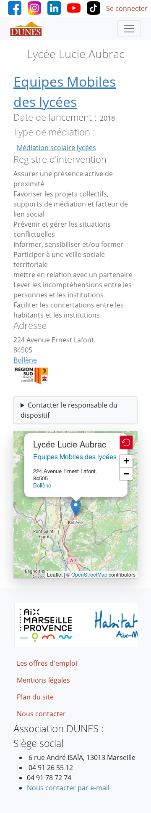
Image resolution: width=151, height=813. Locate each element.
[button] (75, 507)
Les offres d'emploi (47, 663)
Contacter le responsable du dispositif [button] (69, 410)
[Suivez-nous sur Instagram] (34, 7)
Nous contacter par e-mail (68, 787)
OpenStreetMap (89, 574)
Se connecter (127, 8)
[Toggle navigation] (129, 28)
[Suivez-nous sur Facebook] (14, 7)
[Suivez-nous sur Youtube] (74, 7)
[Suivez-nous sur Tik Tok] (93, 7)
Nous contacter (41, 713)
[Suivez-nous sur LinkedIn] (54, 7)
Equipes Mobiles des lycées (75, 456)
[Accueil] (29, 28)
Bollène (25, 360)
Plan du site (35, 697)
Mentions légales (43, 680)
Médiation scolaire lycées (56, 147)
